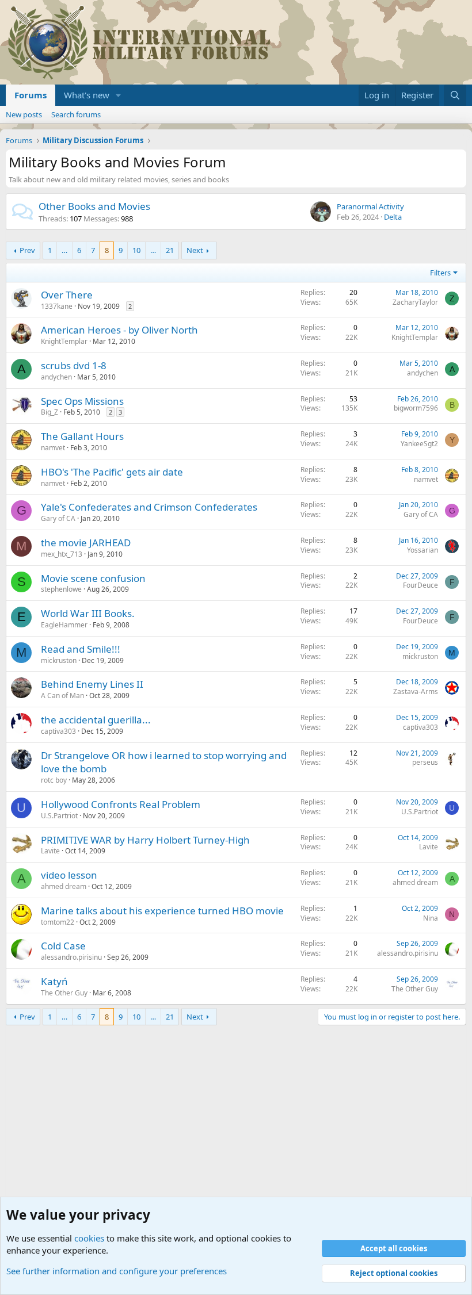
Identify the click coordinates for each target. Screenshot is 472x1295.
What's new (86, 95)
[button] (119, 95)
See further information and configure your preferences (116, 1271)
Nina (430, 918)
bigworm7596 (416, 408)
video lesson (69, 875)
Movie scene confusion (93, 578)
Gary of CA (58, 518)
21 (170, 250)
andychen (56, 377)
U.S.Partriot (59, 816)
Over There (67, 294)
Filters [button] (440, 272)
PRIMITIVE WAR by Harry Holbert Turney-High (145, 839)
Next (194, 250)
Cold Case (63, 945)
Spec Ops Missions (82, 401)
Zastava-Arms (415, 691)
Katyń (54, 981)
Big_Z (49, 412)
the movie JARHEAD (86, 542)
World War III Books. (88, 613)
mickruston (59, 660)
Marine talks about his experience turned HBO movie (162, 910)
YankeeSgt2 (419, 444)
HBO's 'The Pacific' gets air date (112, 471)
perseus (425, 762)
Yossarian (422, 550)
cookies (89, 1238)
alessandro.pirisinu (71, 957)
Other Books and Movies (94, 206)
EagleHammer (64, 625)
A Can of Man (62, 695)
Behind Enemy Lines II (92, 684)
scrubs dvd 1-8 (73, 365)
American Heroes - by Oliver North (119, 329)
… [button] (64, 250)
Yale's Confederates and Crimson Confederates (149, 507)
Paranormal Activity (370, 206)
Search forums (76, 114)
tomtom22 (57, 922)
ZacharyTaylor (415, 302)
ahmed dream (63, 886)
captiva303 (58, 731)
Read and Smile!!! (80, 649)
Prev (27, 250)
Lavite (50, 851)
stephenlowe (61, 589)
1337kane (57, 306)
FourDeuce (420, 585)
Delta (393, 217)
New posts (24, 114)
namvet (53, 448)
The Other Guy (64, 993)
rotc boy (54, 780)
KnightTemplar (64, 341)
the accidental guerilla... (96, 719)
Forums (30, 95)
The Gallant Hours (82, 436)
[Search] (455, 95)
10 (136, 250)
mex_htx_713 (61, 554)
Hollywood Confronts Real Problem (120, 804)
